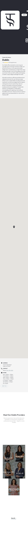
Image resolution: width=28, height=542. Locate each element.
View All (13, 518)
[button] (14, 227)
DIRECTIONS (4, 385)
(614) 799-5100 (9, 370)
